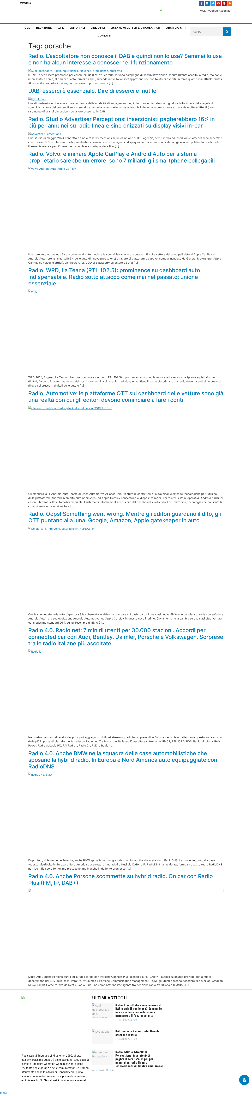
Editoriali (77, 27)
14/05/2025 (126, 1020)
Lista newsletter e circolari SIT (136, 27)
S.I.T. (60, 27)
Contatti (104, 35)
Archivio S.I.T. (176, 27)
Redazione (44, 27)
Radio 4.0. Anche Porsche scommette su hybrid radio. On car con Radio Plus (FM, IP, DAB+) (120, 879)
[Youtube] (218, 3)
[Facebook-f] (201, 3)
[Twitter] (213, 3)
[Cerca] (227, 31)
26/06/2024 (103, 1070)
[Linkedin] (207, 3)
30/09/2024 (126, 1039)
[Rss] (229, 3)
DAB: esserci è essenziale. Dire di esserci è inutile (92, 90)
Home (27, 27)
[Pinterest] (224, 3)
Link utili (98, 27)
